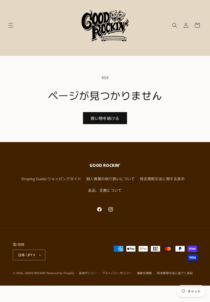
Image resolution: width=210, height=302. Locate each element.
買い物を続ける (105, 118)
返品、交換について (105, 190)
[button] (10, 25)
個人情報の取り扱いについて (110, 178)
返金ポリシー (88, 273)
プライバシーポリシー (117, 273)
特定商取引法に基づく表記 (175, 273)
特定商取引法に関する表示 (162, 178)
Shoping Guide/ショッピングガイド (51, 178)
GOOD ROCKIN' (35, 273)
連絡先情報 (144, 273)
